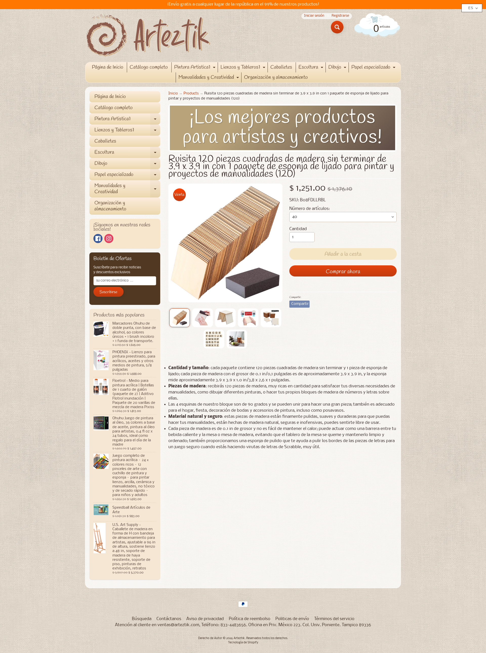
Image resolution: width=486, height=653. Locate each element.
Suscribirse (108, 292)
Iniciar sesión (314, 16)
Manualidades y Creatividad (209, 78)
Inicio (173, 93)
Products (191, 93)
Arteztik (239, 638)
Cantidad (298, 229)
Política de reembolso (249, 619)
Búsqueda (141, 619)
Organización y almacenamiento (276, 77)
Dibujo (338, 68)
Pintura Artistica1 (195, 68)
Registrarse (340, 16)
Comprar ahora (343, 271)
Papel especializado (374, 68)
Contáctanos (168, 619)
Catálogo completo (149, 67)
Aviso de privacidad (205, 619)
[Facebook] (98, 238)
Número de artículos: (309, 208)
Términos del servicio (334, 619)
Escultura (311, 68)
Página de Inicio (107, 67)
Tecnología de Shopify (243, 642)
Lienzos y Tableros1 (243, 68)
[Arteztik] (148, 35)
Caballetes (281, 67)
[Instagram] (108, 238)
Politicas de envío (292, 619)
